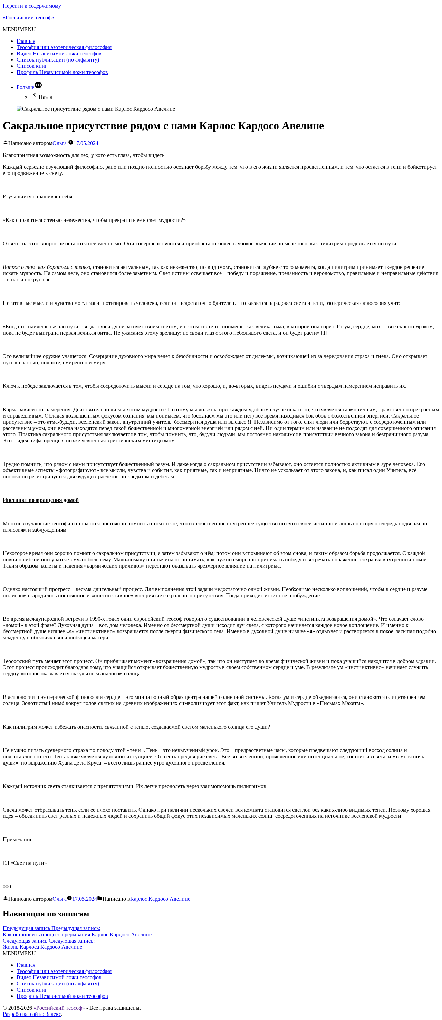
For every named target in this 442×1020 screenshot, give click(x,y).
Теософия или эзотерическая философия (64, 47)
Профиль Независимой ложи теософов (62, 72)
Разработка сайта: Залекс (32, 1014)
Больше (25, 87)
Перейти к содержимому (32, 6)
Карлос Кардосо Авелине (160, 899)
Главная (26, 41)
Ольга (59, 143)
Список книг (32, 66)
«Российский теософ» (28, 17)
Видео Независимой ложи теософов (59, 53)
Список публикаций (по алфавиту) (58, 60)
